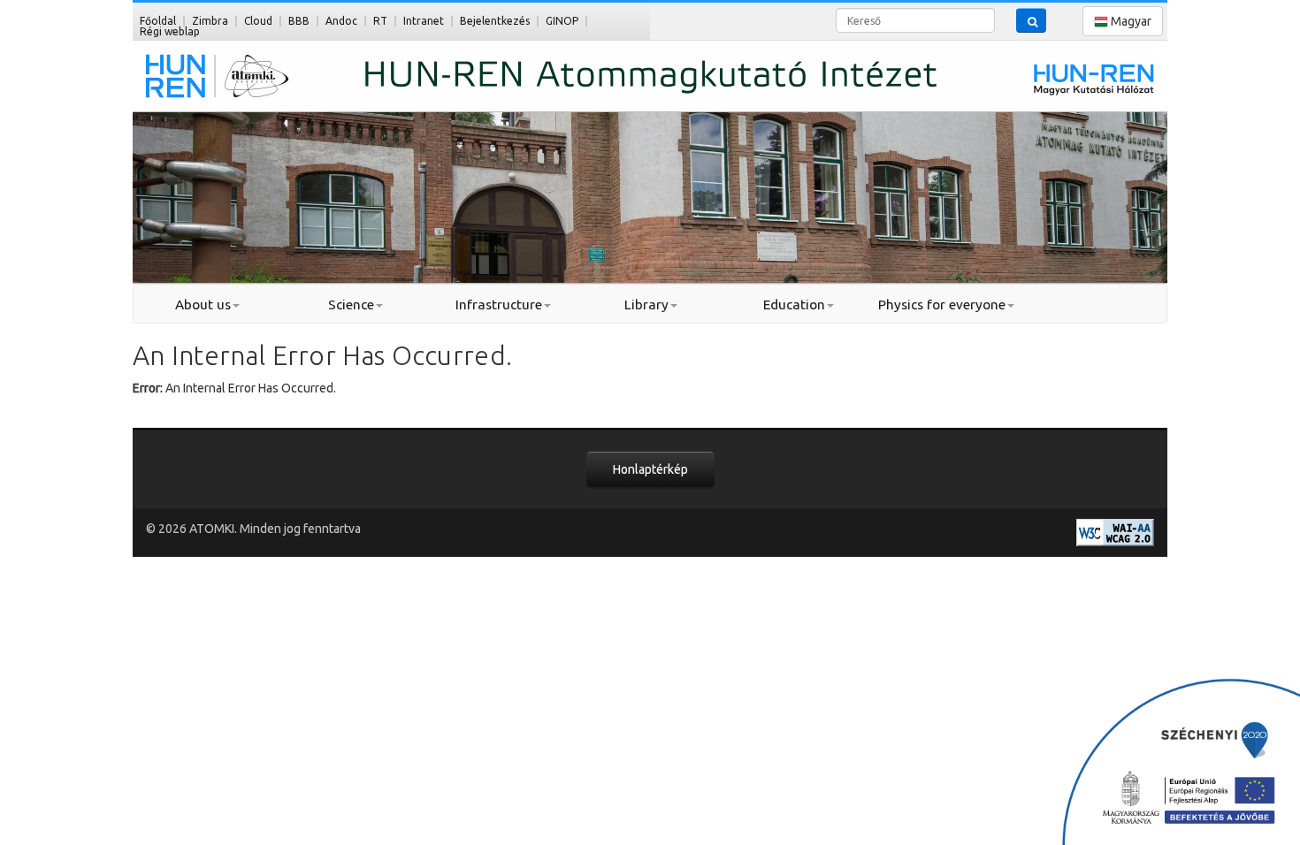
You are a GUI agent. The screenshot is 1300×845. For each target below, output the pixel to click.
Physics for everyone (942, 304)
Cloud (258, 21)
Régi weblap (170, 31)
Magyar (1129, 21)
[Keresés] (1031, 20)
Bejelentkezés (495, 21)
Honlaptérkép (650, 469)
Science (351, 304)
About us (203, 304)
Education (794, 304)
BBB (299, 21)
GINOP (562, 21)
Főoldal (158, 21)
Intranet (423, 21)
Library (646, 304)
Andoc (341, 21)
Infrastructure (498, 304)
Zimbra (210, 21)
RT (380, 21)
